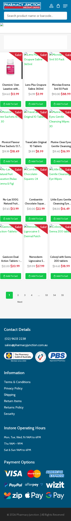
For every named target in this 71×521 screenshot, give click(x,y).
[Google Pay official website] (55, 496)
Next (19, 301)
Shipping (9, 395)
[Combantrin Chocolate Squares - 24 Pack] (36, 182)
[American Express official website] (55, 474)
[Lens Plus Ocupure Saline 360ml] (36, 67)
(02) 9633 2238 (15, 339)
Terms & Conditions (17, 382)
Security (9, 414)
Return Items (13, 401)
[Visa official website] (13, 474)
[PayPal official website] (13, 485)
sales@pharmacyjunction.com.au (26, 345)
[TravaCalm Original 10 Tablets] (36, 124)
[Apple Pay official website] (34, 496)
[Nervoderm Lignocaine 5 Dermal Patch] (36, 239)
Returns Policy (13, 407)
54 (54, 295)
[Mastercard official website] (34, 474)
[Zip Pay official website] (13, 496)
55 (62, 295)
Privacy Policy (13, 388)
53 (46, 295)
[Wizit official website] (55, 485)
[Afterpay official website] (34, 485)
